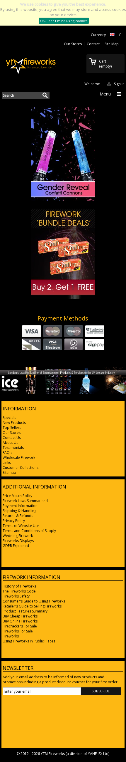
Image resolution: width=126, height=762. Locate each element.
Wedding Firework (18, 535)
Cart (105, 64)
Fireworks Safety (16, 596)
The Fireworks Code (19, 591)
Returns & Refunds (18, 515)
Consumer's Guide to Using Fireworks (34, 601)
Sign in (119, 83)
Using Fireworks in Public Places (29, 641)
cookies (41, 4)
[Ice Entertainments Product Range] (63, 392)
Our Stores (73, 43)
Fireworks (11, 636)
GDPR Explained (16, 545)
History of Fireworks (19, 586)
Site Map (112, 43)
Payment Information (20, 505)
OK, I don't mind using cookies (63, 21)
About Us (10, 442)
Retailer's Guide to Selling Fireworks (32, 606)
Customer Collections (20, 467)
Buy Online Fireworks (20, 621)
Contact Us (12, 437)
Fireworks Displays (18, 540)
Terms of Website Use (21, 525)
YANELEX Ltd (98, 753)
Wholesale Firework (19, 457)
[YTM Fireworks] (31, 65)
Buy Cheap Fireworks (20, 616)
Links (7, 462)
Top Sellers (12, 427)
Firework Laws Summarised (25, 500)
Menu (105, 94)
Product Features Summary (25, 611)
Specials (9, 417)
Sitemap (9, 472)
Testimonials (13, 447)
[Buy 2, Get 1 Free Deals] (63, 298)
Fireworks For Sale (18, 631)
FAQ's (7, 452)
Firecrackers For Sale (20, 626)
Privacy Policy (14, 520)
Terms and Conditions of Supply (29, 530)
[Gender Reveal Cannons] (63, 199)
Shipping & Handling (19, 510)
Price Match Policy (17, 495)
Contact (93, 43)
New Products (14, 422)
